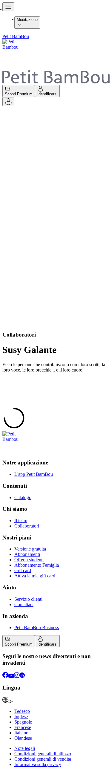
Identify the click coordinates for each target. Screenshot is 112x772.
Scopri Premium (19, 94)
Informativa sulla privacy (37, 764)
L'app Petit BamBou (33, 474)
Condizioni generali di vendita (42, 759)
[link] (56, 700)
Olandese (23, 738)
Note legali (24, 748)
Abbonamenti (27, 554)
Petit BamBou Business (36, 627)
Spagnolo (23, 721)
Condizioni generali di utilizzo (42, 753)
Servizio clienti (28, 599)
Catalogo (22, 497)
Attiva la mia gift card (34, 575)
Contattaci (23, 604)
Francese (22, 727)
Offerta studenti (29, 559)
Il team (20, 520)
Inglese (21, 716)
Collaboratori (26, 525)
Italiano (21, 732)
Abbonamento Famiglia (36, 565)
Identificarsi (47, 94)
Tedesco (22, 711)
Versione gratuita (30, 548)
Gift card (22, 570)
